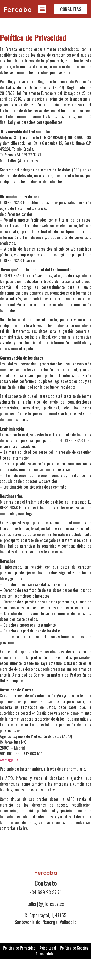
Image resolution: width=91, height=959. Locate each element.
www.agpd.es (9, 759)
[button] (42, 9)
